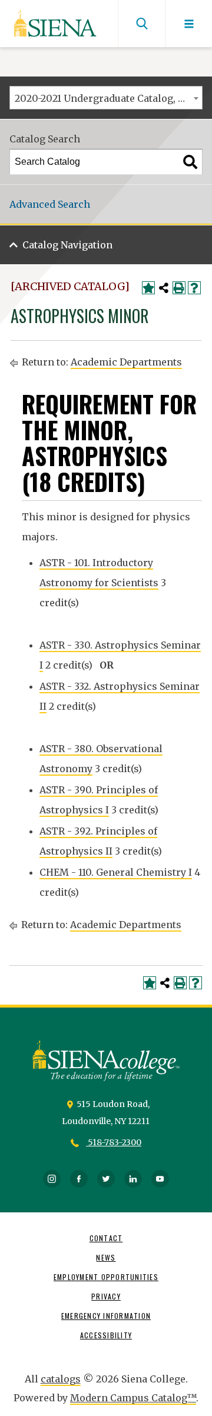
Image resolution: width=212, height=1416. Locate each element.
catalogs (61, 1379)
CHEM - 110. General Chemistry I (115, 872)
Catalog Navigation (67, 245)
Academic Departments (126, 362)
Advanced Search (49, 204)
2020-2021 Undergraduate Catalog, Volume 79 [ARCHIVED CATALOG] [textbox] (108, 98)
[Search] (190, 162)
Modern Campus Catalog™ (133, 1398)
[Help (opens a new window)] (194, 287)
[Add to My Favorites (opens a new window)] (148, 287)
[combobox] (106, 97)
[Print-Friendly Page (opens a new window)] (179, 287)
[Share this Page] (163, 287)
